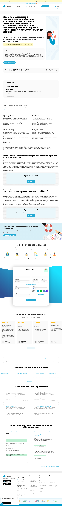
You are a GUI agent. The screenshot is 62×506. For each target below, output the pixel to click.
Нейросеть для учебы (52, 486)
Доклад (57, 325)
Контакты (45, 8)
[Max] (46, 291)
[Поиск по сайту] (57, 9)
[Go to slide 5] (31, 381)
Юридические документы (43, 492)
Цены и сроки (6, 8)
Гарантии (25, 8)
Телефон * (35, 286)
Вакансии (40, 486)
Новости (40, 483)
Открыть (30, 181)
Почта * (16, 293)
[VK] (43, 291)
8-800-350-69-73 (21, 477)
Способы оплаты (13, 8)
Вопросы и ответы (52, 482)
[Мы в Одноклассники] (20, 495)
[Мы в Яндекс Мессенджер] (18, 490)
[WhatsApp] (41, 291)
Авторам (18, 6)
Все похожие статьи (55, 420)
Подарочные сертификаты (53, 483)
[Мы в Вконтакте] (20, 488)
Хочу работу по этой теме (10, 235)
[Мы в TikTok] (24, 495)
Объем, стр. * (35, 279)
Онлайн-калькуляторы (53, 480)
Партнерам (41, 488)
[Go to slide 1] (27, 381)
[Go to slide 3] (29, 381)
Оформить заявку (45, 6)
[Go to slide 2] (28, 381)
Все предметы (31, 493)
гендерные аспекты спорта (22, 373)
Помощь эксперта (32, 490)
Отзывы (30, 8)
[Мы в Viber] (22, 488)
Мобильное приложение (53, 485)
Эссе (5, 70)
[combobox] (22, 277)
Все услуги (31, 491)
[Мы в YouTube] (22, 495)
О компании (20, 8)
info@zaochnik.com (22, 479)
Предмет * (35, 274)
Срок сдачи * (44, 279)
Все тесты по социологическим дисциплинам (50, 466)
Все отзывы (31, 348)
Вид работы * (17, 274)
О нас (40, 477)
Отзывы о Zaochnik (42, 482)
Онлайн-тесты (51, 479)
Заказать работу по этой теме (9, 62)
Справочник (35, 8)
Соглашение (4, 500)
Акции (40, 8)
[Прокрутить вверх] (60, 502)
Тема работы (17, 279)
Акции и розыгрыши (42, 485)
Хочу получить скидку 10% (31, 3)
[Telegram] (38, 291)
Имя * (16, 286)
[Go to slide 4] (30, 381)
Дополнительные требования (31, 284)
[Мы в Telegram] (18, 488)
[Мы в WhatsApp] (24, 488)
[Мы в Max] (26, 488)
